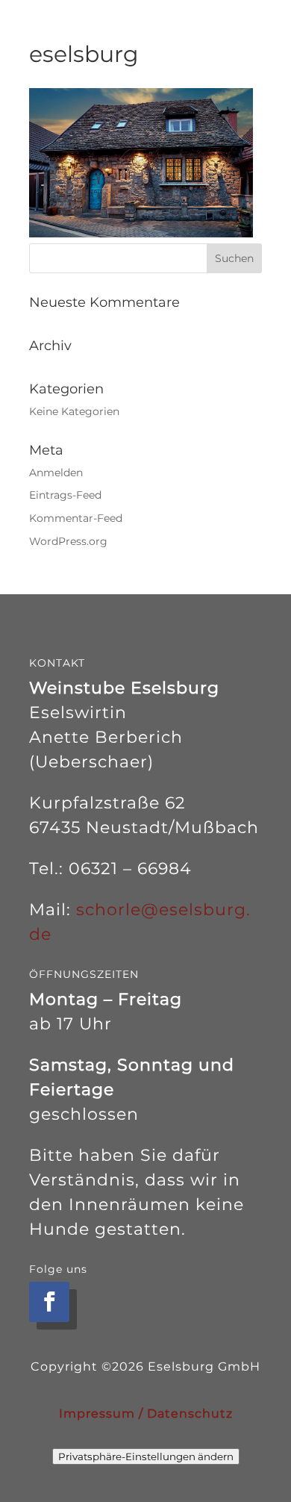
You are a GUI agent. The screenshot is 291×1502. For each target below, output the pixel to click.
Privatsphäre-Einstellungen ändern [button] (146, 1456)
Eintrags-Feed (65, 495)
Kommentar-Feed (75, 518)
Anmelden (56, 472)
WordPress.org (68, 541)
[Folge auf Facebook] (49, 1302)
